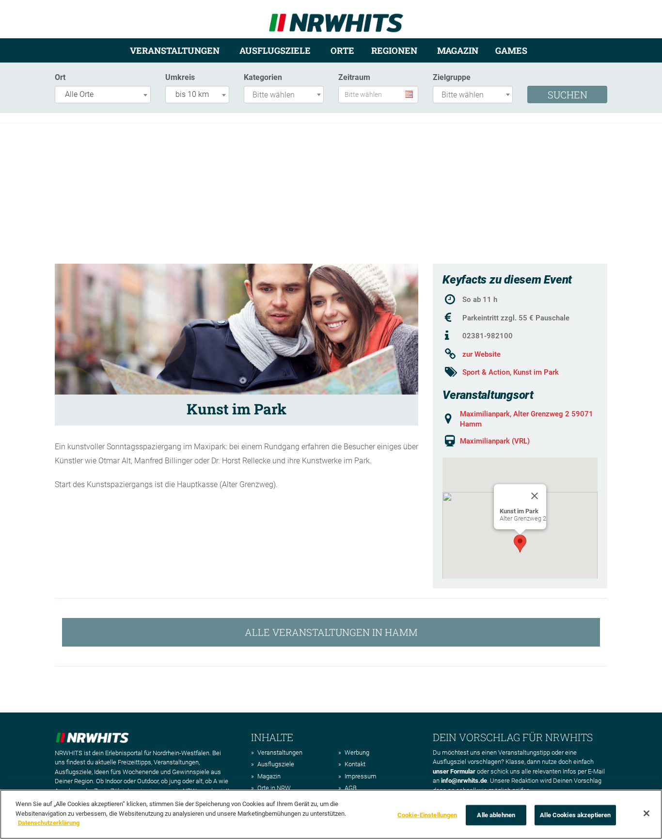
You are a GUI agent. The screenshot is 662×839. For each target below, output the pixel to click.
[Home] (336, 18)
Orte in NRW (274, 788)
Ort (60, 77)
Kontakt (355, 764)
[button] (520, 544)
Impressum (361, 776)
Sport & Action (486, 372)
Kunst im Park (536, 372)
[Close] (534, 495)
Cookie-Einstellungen (427, 815)
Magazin (457, 50)
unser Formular (454, 771)
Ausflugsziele (275, 50)
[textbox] (286, 95)
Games (511, 50)
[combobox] (103, 94)
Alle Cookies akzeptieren (575, 815)
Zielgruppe (452, 77)
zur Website (481, 354)
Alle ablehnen (496, 815)
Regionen (394, 50)
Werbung (357, 752)
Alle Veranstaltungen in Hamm (331, 632)
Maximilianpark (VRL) (495, 441)
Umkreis (180, 77)
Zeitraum (354, 77)
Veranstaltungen (175, 50)
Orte (342, 50)
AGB (351, 788)
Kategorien (263, 77)
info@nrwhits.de (464, 780)
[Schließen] (646, 813)
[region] (331, 814)
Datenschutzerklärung (48, 822)
